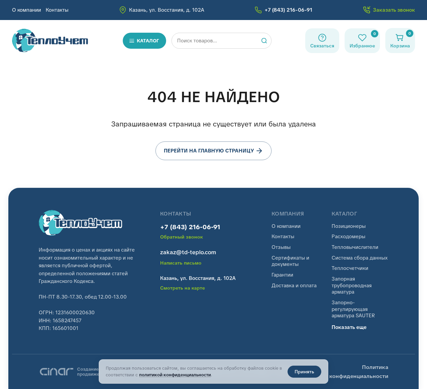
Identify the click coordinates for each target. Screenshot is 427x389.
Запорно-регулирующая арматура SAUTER (353, 309)
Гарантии (282, 275)
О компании (26, 10)
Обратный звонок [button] (181, 237)
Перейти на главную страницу (209, 150)
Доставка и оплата (294, 286)
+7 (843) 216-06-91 (190, 227)
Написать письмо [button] (180, 263)
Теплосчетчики (350, 268)
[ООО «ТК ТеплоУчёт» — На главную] (50, 40)
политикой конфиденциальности (175, 375)
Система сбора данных (360, 258)
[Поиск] (264, 40)
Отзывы (281, 247)
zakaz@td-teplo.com (188, 252)
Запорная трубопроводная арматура (352, 285)
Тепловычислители (355, 247)
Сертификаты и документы (290, 261)
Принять (304, 372)
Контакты (57, 10)
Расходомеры (348, 237)
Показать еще (349, 327)
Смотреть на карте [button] (182, 288)
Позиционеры (349, 226)
